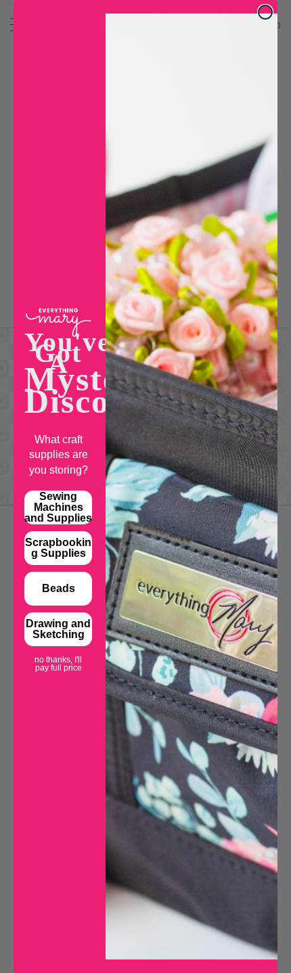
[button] (256, 938)
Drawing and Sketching (58, 629)
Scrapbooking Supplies (58, 548)
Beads (58, 588)
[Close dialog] (265, 12)
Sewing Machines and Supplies (58, 507)
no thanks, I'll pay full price (58, 661)
